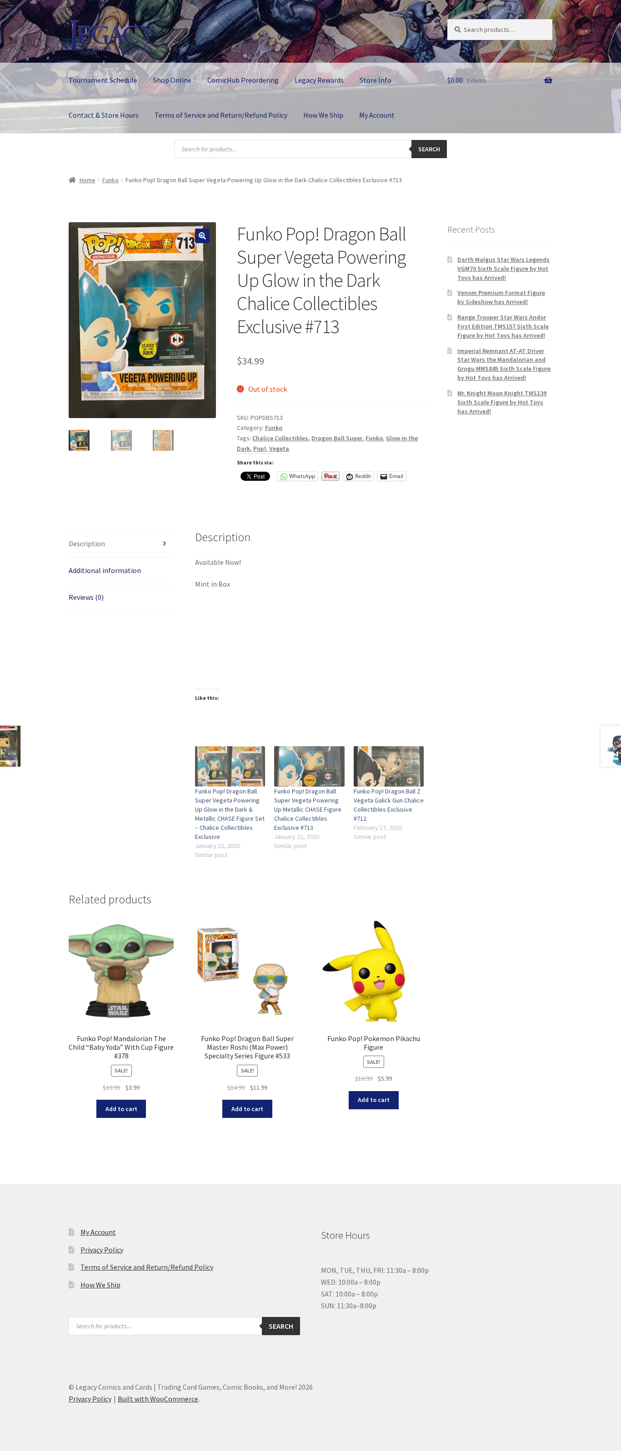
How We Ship (323, 115)
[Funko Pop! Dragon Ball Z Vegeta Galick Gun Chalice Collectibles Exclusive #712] (389, 766)
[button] (202, 236)
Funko (110, 180)
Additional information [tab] (105, 570)
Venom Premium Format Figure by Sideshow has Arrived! (501, 297)
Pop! (259, 448)
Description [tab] (87, 543)
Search (429, 149)
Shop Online (172, 80)
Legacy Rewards (319, 80)
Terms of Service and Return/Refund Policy (221, 115)
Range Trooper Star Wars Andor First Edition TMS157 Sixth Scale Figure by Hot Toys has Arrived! (503, 326)
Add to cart (121, 1109)
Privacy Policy (101, 1249)
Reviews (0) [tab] (86, 597)
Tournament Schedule (103, 80)
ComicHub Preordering (243, 80)
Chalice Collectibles (280, 438)
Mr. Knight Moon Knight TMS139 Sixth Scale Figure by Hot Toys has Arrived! (501, 402)
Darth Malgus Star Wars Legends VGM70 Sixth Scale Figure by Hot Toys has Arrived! (503, 268)
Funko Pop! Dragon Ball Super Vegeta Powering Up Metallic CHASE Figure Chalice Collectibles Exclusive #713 (307, 809)
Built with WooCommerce (158, 1398)
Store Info (375, 80)
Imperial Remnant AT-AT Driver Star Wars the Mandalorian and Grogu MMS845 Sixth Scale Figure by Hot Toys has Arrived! (504, 364)
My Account (377, 115)
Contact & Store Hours (104, 115)
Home (87, 180)
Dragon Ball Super (336, 438)
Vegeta (279, 448)
